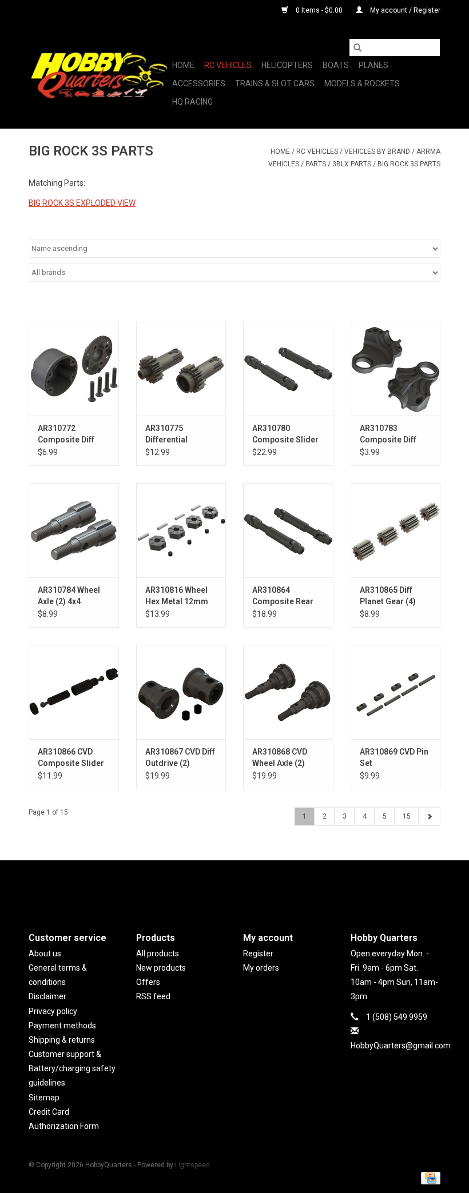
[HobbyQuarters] (99, 75)
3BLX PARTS (351, 164)
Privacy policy (53, 1011)
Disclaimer (47, 996)
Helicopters (287, 65)
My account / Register (404, 10)
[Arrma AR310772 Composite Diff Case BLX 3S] (74, 369)
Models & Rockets (362, 83)
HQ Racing (192, 101)
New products (161, 967)
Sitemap (44, 1097)
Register (258, 953)
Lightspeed (192, 1165)
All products (157, 953)
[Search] (357, 47)
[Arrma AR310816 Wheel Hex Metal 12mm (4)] (181, 530)
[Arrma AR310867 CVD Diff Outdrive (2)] (181, 692)
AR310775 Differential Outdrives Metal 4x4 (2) (175, 434)
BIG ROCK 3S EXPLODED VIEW (82, 203)
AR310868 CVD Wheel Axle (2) (279, 757)
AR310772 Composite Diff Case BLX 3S (66, 434)
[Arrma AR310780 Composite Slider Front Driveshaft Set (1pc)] (288, 369)
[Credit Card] (428, 1178)
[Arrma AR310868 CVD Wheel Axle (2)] (288, 692)
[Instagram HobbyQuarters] (254, 886)
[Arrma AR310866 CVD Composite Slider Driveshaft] (74, 692)
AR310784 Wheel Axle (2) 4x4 (69, 595)
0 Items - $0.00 (319, 10)
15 (407, 816)
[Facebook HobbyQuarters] (214, 886)
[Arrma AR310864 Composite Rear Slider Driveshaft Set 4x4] (288, 530)
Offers (148, 982)
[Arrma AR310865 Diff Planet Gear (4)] (396, 530)
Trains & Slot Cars (275, 83)
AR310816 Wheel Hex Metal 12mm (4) (176, 596)
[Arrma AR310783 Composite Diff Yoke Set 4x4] (396, 369)
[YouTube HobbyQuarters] (234, 886)
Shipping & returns (62, 1039)
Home (183, 65)
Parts (315, 164)
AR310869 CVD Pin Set (394, 757)
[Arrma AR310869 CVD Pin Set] (396, 692)
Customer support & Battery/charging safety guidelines (72, 1068)
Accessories (198, 83)
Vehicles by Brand (377, 151)
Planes (373, 65)
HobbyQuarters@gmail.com (401, 1045)
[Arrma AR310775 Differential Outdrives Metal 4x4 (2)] (181, 369)
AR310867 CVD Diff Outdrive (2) (180, 757)
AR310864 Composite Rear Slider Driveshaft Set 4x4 (284, 596)
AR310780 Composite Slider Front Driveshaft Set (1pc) (285, 434)
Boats (336, 65)
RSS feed (153, 996)
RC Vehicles (228, 65)
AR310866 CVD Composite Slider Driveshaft (71, 758)
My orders (261, 967)
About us (45, 953)
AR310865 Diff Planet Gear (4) (388, 595)
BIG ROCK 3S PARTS (408, 164)
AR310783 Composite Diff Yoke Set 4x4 (388, 434)
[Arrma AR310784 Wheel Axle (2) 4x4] (74, 530)
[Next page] (429, 816)
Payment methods (62, 1025)
